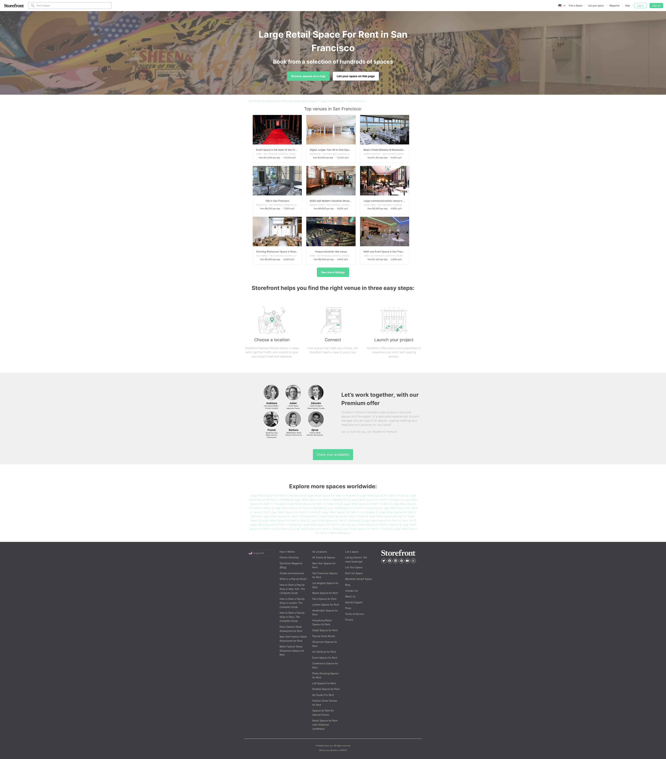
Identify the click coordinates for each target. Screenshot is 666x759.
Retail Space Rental (276, 101)
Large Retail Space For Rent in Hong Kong (352, 508)
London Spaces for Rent (325, 604)
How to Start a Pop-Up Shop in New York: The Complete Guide (292, 588)
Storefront (254, 101)
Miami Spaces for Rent (325, 592)
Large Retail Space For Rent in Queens (374, 524)
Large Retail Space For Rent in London (294, 512)
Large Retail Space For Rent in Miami (342, 516)
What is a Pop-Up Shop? (293, 578)
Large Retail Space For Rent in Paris (324, 524)
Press (348, 608)
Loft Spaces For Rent (324, 683)
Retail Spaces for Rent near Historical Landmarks (325, 724)
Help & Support (353, 602)
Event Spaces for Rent (324, 657)
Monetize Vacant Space (358, 578)
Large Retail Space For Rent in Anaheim (331, 495)
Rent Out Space (354, 573)
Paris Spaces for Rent (324, 598)
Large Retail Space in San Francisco (343, 101)
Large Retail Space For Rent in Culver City (313, 503)
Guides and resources (292, 573)
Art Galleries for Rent (324, 651)
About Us (350, 596)
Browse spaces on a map (308, 76)
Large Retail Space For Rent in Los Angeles (348, 512)
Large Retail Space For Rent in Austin (382, 495)
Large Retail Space (305, 101)
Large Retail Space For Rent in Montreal (335, 520)
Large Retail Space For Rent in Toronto (366, 528)
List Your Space (353, 567)
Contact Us (351, 590)
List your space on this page (356, 76)
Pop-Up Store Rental (323, 636)
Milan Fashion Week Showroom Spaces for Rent (292, 650)
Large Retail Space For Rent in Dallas (366, 503)
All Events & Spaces (323, 557)
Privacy (349, 619)
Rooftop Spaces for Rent (326, 689)
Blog (347, 584)
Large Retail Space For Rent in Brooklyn (375, 499)
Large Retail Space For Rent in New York (388, 520)
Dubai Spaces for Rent (325, 630)
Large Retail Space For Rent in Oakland (274, 524)
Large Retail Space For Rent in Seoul (316, 528)
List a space (352, 551)
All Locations (319, 551)
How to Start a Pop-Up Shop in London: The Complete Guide (292, 602)
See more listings (333, 272)
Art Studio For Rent (323, 694)
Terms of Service (354, 613)
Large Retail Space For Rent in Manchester (289, 516)
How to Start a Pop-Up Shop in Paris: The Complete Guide (292, 616)
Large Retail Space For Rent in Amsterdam (277, 495)
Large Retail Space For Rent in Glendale (298, 508)
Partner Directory (289, 557)
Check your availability (333, 454)
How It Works (287, 551)
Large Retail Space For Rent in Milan (284, 520)
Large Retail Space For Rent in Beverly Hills (320, 499)
